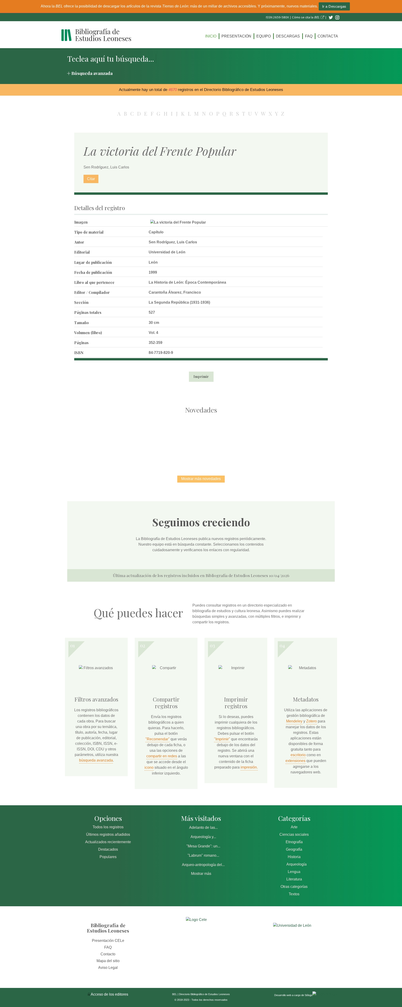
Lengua (294, 872)
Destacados (108, 849)
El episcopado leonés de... (103, 439)
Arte (294, 827)
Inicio (210, 36)
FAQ (308, 36)
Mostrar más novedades (201, 479)
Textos (294, 894)
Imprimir (201, 376)
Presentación (236, 36)
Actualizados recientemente (108, 842)
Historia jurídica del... (201, 439)
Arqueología (296, 864)
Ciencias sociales (294, 834)
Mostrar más (201, 874)
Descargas (288, 36)
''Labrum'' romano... (203, 855)
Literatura (294, 879)
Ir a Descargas (334, 6)
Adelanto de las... (203, 827)
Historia (294, 857)
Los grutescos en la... (152, 439)
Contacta (328, 36)
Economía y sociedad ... (299, 439)
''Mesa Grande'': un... (203, 846)
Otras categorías (294, 887)
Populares (108, 857)
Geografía (294, 849)
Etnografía (294, 842)
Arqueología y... (203, 837)
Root (111, 448)
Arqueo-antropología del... (203, 865)
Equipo (263, 36)
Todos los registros (108, 827)
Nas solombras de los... (250, 439)
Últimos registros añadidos (108, 834)
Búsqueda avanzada (92, 73)
